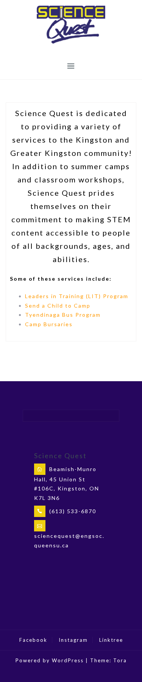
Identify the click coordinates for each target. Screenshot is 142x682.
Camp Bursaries (49, 324)
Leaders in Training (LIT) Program (76, 296)
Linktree (111, 640)
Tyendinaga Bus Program (63, 314)
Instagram (73, 640)
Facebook (33, 640)
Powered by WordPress (50, 660)
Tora (120, 660)
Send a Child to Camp (58, 305)
